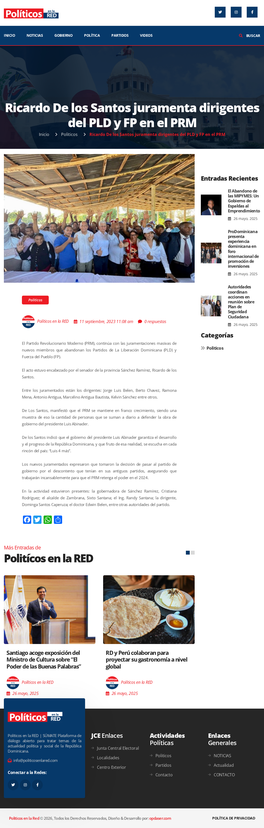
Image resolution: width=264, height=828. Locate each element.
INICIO (9, 35)
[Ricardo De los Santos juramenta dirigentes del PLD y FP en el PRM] (99, 218)
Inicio (44, 134)
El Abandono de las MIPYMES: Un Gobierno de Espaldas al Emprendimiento (244, 201)
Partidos (163, 765)
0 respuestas (155, 321)
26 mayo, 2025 (245, 218)
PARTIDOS (119, 35)
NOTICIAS (35, 35)
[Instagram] (236, 12)
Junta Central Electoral (118, 748)
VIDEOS (146, 35)
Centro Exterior (111, 767)
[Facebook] (252, 12)
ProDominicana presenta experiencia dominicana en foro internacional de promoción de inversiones (243, 249)
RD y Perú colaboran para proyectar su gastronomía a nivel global (146, 659)
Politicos (69, 134)
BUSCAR (252, 35)
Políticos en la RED (53, 321)
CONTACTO (224, 775)
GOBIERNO (63, 35)
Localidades (108, 758)
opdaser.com (160, 818)
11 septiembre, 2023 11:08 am (106, 321)
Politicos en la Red (24, 818)
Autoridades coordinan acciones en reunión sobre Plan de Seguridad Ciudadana (241, 301)
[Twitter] (220, 12)
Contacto (164, 775)
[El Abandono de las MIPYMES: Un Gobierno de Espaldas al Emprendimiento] (211, 205)
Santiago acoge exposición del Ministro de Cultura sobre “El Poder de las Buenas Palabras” (43, 659)
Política (92, 35)
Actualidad (224, 765)
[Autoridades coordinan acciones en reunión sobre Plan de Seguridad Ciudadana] (211, 306)
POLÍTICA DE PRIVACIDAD (233, 818)
